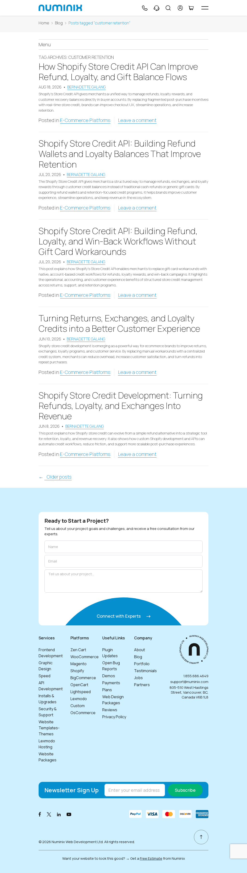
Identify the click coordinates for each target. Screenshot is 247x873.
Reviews (109, 709)
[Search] (168, 8)
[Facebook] (40, 814)
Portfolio (142, 663)
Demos (108, 675)
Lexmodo (78, 698)
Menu (45, 44)
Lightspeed (80, 691)
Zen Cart (78, 649)
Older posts (58, 477)
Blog (59, 23)
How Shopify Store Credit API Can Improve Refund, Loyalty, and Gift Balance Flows (118, 72)
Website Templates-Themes (49, 728)
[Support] (156, 8)
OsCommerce (83, 712)
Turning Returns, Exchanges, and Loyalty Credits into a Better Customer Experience (119, 323)
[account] (180, 8)
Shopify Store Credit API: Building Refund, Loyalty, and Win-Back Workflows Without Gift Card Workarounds (118, 241)
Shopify (77, 670)
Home (44, 23)
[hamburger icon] (204, 7)
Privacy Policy (114, 716)
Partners (142, 684)
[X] (49, 814)
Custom (77, 705)
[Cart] (191, 8)
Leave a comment (137, 120)
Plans (107, 689)
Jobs (138, 677)
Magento (78, 663)
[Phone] (144, 8)
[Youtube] (69, 814)
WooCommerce (84, 656)
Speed (44, 675)
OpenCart (79, 684)
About (139, 649)
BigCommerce (83, 677)
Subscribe (185, 790)
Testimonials (145, 670)
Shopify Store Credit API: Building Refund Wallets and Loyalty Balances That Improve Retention (120, 153)
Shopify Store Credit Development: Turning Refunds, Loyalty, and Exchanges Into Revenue (121, 405)
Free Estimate (151, 858)
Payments (111, 682)
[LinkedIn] (59, 814)
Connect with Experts (119, 616)
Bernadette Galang (86, 87)
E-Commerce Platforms (85, 120)
